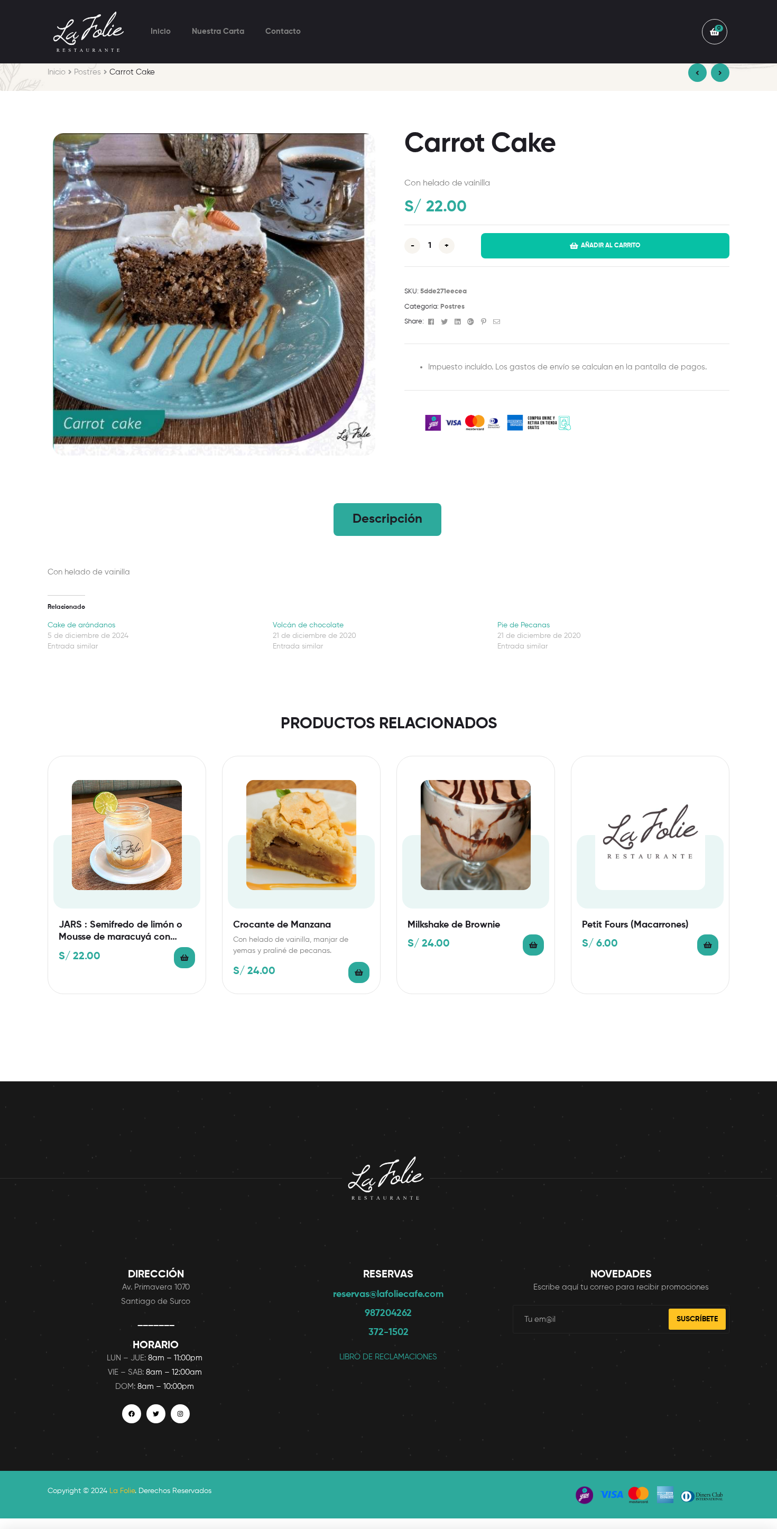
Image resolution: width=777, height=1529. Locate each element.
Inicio (161, 31)
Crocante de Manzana (282, 925)
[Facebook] (131, 1413)
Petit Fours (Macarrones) (635, 925)
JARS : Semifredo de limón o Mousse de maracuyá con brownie (120, 932)
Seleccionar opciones (184, 957)
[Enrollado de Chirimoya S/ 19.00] (720, 72)
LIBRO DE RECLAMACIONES (388, 1357)
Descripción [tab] (387, 519)
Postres (87, 72)
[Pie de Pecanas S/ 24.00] (697, 72)
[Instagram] (180, 1413)
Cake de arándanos (81, 625)
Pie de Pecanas (523, 625)
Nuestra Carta (218, 31)
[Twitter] (155, 1413)
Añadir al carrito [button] (358, 972)
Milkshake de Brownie (454, 925)
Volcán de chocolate (308, 625)
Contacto (283, 31)
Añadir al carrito (611, 246)
